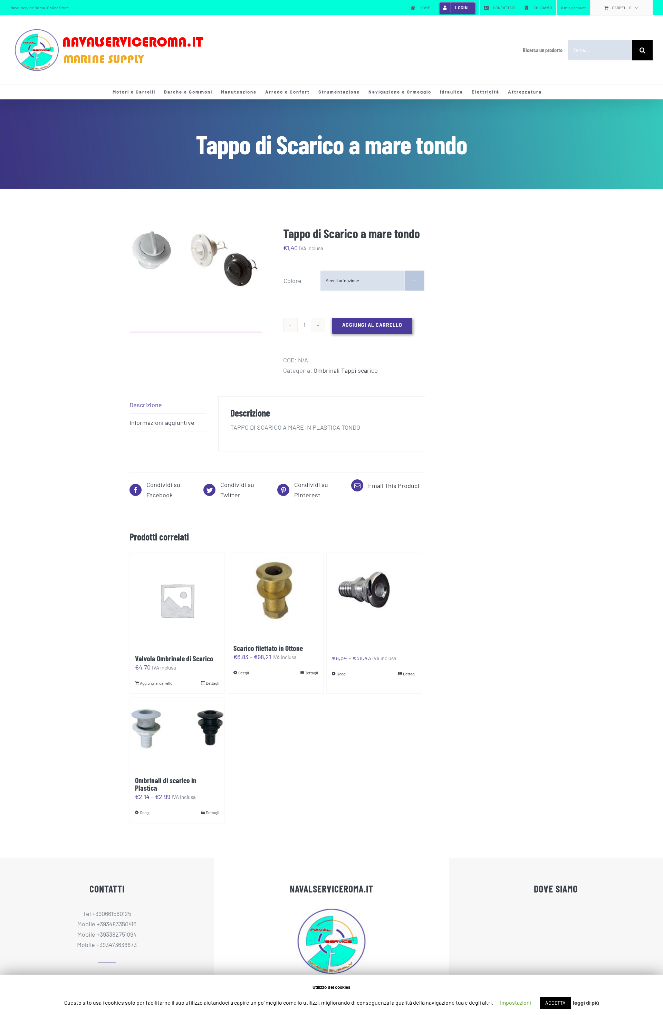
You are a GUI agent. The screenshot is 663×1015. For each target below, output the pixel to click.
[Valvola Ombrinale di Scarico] (177, 600)
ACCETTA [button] (555, 1003)
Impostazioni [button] (515, 1002)
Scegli (243, 672)
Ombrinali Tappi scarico (346, 370)
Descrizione (145, 405)
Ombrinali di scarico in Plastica (165, 783)
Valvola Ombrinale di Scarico (174, 658)
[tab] (167, 405)
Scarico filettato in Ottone (268, 647)
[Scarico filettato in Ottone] (275, 595)
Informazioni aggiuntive (161, 422)
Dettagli (212, 683)
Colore (292, 280)
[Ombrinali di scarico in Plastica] (177, 734)
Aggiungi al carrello (372, 325)
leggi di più (586, 1002)
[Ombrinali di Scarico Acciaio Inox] (374, 592)
